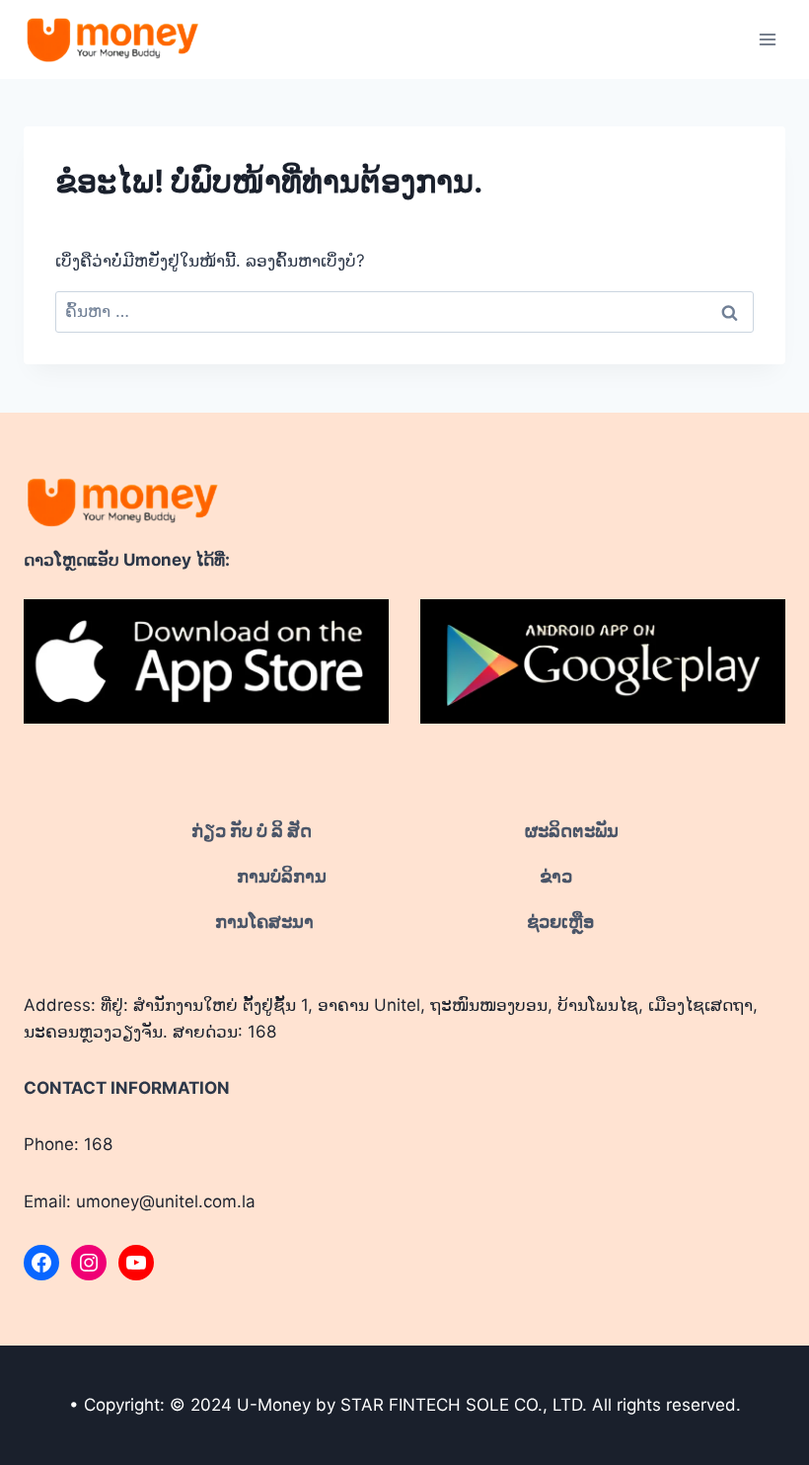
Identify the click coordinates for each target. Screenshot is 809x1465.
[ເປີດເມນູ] (767, 39)
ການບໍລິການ (282, 876)
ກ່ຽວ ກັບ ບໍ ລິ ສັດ (251, 830)
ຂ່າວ (556, 876)
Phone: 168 (68, 1144)
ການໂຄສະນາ (264, 921)
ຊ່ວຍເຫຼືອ (560, 921)
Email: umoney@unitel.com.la (140, 1201)
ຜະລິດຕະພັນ (572, 830)
